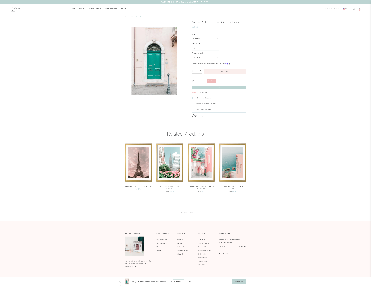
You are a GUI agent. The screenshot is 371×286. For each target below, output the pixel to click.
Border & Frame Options (206, 104)
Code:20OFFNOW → (203, 2)
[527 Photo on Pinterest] (223, 253)
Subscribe (242, 246)
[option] (138, 169)
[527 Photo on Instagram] (227, 253)
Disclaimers (201, 265)
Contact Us (201, 239)
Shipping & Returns (203, 109)
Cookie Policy (202, 254)
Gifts (157, 247)
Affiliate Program (182, 250)
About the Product (203, 98)
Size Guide (211, 81)
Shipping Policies (203, 247)
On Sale (158, 250)
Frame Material (197, 53)
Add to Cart (239, 281)
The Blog (179, 243)
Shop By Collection (162, 243)
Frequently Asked (203, 243)
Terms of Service (203, 261)
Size (193, 34)
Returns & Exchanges (204, 250)
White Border (196, 44)
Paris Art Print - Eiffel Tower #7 (138, 186)
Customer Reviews (182, 247)
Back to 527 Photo (186, 212)
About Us (180, 239)
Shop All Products (161, 239)
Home (126, 17)
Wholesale (180, 254)
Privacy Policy (202, 257)
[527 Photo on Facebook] (219, 253)
